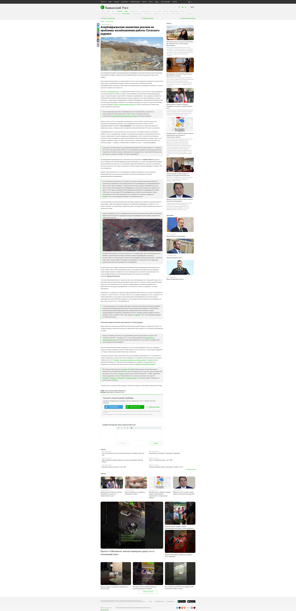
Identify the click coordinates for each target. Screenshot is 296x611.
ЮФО (110, 16)
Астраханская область (134, 11)
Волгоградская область (146, 11)
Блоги (150, 1)
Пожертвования (170, 601)
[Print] (98, 45)
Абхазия (103, 11)
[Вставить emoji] (131, 428)
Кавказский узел (113, 91)
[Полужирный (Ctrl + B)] (118, 428)
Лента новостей (109, 21)
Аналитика (124, 1)
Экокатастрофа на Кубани (188, 18)
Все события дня (190, 469)
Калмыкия (182, 11)
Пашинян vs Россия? (148, 18)
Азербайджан (120, 11)
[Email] (98, 43)
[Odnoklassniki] (98, 37)
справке (105, 196)
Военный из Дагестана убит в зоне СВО (114, 467)
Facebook (106, 378)
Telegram (121, 373)
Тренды (116, 1)
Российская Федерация (137, 13)
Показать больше (148, 591)
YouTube (114, 380)
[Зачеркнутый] (127, 428)
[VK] (98, 24)
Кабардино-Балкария (174, 11)
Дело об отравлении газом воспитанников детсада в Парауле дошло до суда (123, 454)
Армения (126, 11)
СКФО (168, 13)
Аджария (108, 11)
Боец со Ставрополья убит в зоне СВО (160, 460)
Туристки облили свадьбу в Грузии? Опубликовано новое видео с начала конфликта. (179, 527)
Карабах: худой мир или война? (145, 364)
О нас (150, 601)
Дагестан (159, 11)
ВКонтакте (121, 378)
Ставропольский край (175, 13)
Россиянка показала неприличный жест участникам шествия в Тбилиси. (144, 587)
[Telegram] (98, 27)
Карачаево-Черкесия (105, 13)
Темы (110, 1)
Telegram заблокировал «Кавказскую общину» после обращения (178, 555)
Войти (192, 7)
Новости (103, 1)
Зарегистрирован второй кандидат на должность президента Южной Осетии (178, 174)
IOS (129, 369)
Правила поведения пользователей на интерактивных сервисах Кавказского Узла (133, 607)
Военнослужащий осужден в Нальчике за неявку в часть (166, 467)
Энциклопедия (135, 1)
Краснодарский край (116, 13)
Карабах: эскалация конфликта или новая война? (130, 360)
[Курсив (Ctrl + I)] (121, 428)
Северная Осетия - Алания (159, 13)
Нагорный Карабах (126, 13)
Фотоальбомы (165, 1)
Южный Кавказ (104, 16)
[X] (98, 35)
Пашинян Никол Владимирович (176, 236)
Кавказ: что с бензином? (108, 18)
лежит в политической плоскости (124, 104)
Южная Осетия (189, 13)
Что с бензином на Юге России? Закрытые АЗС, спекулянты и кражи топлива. (179, 587)
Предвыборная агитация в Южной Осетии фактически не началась (179, 75)
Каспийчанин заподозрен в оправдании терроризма (164, 453)
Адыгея (113, 11)
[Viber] (98, 32)
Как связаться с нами (159, 601)
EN (194, 1)
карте (128, 114)
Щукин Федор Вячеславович (175, 279)
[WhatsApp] (98, 29)
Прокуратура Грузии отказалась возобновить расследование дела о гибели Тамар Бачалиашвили (179, 43)
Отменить (155, 443)
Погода (174, 1)
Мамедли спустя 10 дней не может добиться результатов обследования (179, 200)
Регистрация (122, 443)
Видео (157, 1)
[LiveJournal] (98, 40)
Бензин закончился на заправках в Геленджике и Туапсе (135, 493)
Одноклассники (131, 378)
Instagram (113, 378)
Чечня (183, 13)
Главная (102, 21)
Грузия (154, 11)
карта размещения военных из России (124, 116)
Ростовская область (147, 13)
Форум (144, 1)
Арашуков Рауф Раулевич (174, 258)
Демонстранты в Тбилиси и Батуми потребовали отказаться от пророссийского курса (179, 106)
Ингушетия (165, 11)
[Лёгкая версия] (189, 2)
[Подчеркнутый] (124, 428)
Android (124, 369)
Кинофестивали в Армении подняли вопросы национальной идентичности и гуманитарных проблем (180, 135)
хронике (150, 360)
